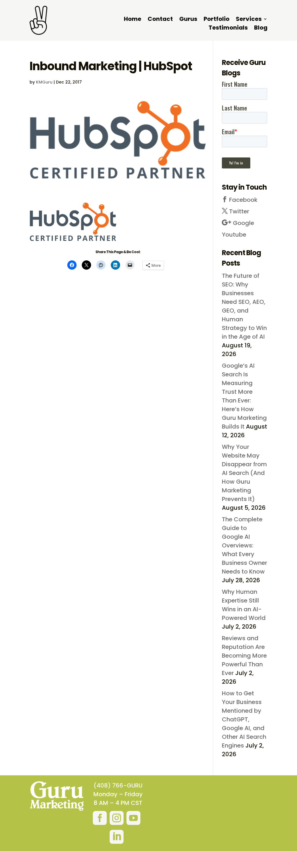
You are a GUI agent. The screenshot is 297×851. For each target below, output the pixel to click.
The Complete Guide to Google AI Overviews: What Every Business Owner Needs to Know (244, 545)
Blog (260, 29)
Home (132, 20)
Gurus (188, 20)
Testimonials (228, 29)
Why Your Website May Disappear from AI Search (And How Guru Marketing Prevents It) (244, 473)
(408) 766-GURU (118, 785)
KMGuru (44, 82)
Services (249, 20)
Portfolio (216, 20)
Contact (160, 20)
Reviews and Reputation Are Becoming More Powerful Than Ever (244, 655)
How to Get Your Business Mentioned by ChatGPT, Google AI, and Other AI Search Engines (244, 719)
